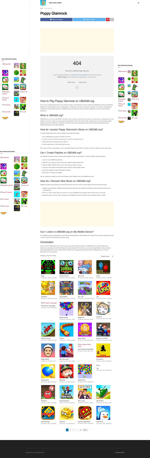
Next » (85, 430)
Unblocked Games (55, 3)
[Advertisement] (15, 28)
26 (80, 430)
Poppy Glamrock (48, 8)
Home (41, 8)
